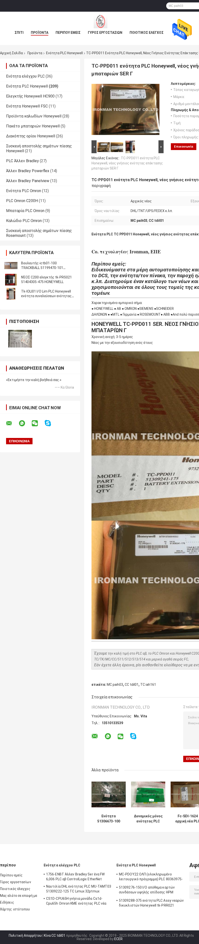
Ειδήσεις (7, 902)
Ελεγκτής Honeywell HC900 (30, 96)
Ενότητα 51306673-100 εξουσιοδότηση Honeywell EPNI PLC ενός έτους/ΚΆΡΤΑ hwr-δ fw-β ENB (108, 818)
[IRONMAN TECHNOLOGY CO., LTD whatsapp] (25, 423)
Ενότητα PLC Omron (23, 190)
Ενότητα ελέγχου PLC (25, 76)
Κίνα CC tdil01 (54, 935)
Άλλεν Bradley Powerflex (27, 171)
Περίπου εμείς (68, 33)
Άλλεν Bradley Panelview (27, 180)
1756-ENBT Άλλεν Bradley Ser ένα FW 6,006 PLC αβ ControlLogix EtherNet (75, 876)
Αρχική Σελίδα (11, 53)
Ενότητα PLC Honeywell (64, 53)
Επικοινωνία (183, 146)
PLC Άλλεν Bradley (22, 161)
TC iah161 (148, 684)
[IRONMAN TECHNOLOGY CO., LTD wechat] (38, 423)
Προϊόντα (39, 33)
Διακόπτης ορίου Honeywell (30, 136)
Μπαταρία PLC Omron (25, 210)
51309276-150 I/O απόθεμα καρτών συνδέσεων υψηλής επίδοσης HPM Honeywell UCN (147, 890)
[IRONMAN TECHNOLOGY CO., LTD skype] (51, 423)
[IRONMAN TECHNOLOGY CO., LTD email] (12, 423)
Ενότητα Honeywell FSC (27, 106)
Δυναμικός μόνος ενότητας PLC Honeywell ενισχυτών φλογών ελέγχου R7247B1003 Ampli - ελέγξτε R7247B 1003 (148, 818)
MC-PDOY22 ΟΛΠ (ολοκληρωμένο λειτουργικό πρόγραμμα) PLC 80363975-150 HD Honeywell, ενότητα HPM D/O (151, 877)
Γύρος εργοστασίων (105, 33)
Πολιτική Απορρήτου (25, 935)
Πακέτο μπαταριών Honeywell (33, 126)
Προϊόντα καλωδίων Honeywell (33, 116)
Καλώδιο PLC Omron (24, 220)
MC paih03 (115, 684)
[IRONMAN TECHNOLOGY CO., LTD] (99, 21)
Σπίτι (19, 33)
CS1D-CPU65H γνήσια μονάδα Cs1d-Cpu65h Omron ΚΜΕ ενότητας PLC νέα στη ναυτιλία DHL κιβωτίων (76, 902)
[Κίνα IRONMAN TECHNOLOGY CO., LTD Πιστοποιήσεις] (20, 338)
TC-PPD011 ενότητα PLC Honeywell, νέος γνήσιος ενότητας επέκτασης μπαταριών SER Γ (127, 163)
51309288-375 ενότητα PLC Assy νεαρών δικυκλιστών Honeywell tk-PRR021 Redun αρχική (151, 904)
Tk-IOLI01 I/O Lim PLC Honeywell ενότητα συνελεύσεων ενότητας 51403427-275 (46, 296)
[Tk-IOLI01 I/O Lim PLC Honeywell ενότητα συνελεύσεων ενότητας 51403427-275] (10, 294)
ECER (118, 939)
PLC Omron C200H (22, 200)
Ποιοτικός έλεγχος (147, 33)
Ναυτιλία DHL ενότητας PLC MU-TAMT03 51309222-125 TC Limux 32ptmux (78, 888)
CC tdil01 (132, 684)
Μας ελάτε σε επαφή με (18, 896)
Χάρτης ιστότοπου (15, 909)
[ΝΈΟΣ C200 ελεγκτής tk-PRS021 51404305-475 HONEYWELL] (10, 279)
